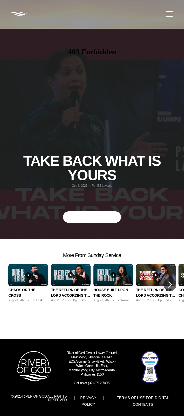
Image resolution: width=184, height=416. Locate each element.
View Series (92, 318)
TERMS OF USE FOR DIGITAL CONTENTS (143, 401)
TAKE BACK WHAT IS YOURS (92, 217)
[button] (170, 284)
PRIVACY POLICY (88, 401)
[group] (28, 284)
